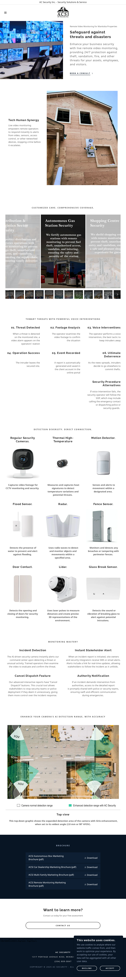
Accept (110, 968)
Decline (87, 968)
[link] (63, 12)
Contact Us (63, 925)
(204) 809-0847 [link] (63, 961)
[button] (6, 12)
